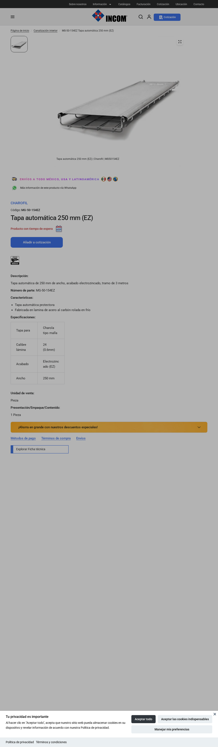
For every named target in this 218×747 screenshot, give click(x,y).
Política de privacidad (20, 742)
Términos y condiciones (51, 742)
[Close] (215, 714)
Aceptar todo (143, 719)
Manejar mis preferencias (172, 729)
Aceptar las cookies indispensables (185, 719)
